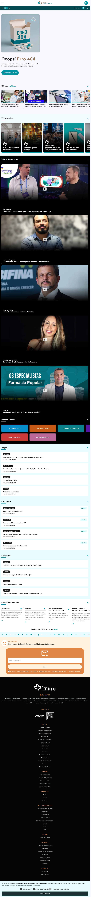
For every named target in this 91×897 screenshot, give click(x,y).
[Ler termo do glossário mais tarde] (21, 608)
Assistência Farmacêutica (44, 808)
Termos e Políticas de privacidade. (72, 671)
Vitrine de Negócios (45, 784)
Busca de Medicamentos (45, 845)
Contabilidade (45, 814)
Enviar (45, 667)
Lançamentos (45, 746)
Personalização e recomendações (60, 889)
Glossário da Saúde (45, 767)
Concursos (45, 801)
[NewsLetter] (86, 3)
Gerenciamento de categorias (44, 820)
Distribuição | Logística (44, 739)
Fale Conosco (45, 874)
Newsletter (45, 854)
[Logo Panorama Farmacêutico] (45, 3)
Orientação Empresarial (45, 761)
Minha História (45, 758)
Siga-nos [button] (77, 8)
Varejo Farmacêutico (45, 733)
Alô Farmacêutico (43, 428)
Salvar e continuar (45, 893)
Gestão (45, 824)
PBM (44, 830)
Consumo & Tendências (45, 778)
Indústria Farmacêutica (45, 730)
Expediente (45, 871)
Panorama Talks (14, 428)
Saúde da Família (45, 837)
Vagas (45, 798)
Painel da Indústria (42, 437)
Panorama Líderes (14, 437)
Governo (44, 764)
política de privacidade (34, 885)
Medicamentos (45, 736)
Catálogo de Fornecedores (45, 851)
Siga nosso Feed (45, 860)
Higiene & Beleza (45, 742)
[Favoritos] (83, 8)
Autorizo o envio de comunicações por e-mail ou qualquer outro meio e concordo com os (46, 671)
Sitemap (44, 863)
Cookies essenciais (27, 889)
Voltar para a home (10, 72)
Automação (45, 811)
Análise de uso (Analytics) (42, 889)
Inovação (44, 749)
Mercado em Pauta (44, 755)
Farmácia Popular (45, 817)
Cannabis (45, 752)
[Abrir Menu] (10, 3)
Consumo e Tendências (71, 428)
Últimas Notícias (45, 727)
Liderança (45, 827)
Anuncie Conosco (45, 857)
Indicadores (45, 848)
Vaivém (45, 795)
